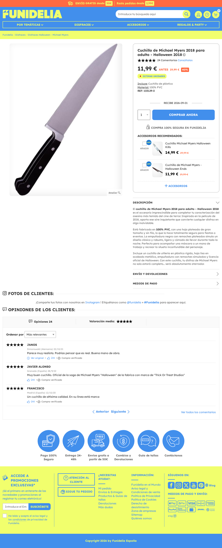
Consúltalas (185, 60)
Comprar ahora (183, 115)
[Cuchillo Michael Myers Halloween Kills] (157, 149)
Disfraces (82, 24)
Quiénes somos (141, 518)
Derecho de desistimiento (140, 505)
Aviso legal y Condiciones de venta (145, 490)
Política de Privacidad (145, 496)
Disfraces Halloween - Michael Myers (48, 34)
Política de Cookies (143, 499)
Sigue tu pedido (78, 491)
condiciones (19, 519)
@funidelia (134, 302)
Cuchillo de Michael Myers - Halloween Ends (183, 166)
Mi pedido (104, 488)
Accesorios (136, 24)
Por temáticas (28, 24)
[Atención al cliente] (207, 14)
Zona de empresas (143, 511)
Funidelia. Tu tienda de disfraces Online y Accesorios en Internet (32, 14)
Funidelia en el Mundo (146, 484)
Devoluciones (107, 503)
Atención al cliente (78, 480)
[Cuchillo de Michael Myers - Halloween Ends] (157, 170)
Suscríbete (40, 506)
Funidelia (8, 34)
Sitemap (136, 514)
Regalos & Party (190, 24)
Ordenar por (15, 334)
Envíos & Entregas (110, 492)
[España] (171, 485)
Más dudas (105, 507)
